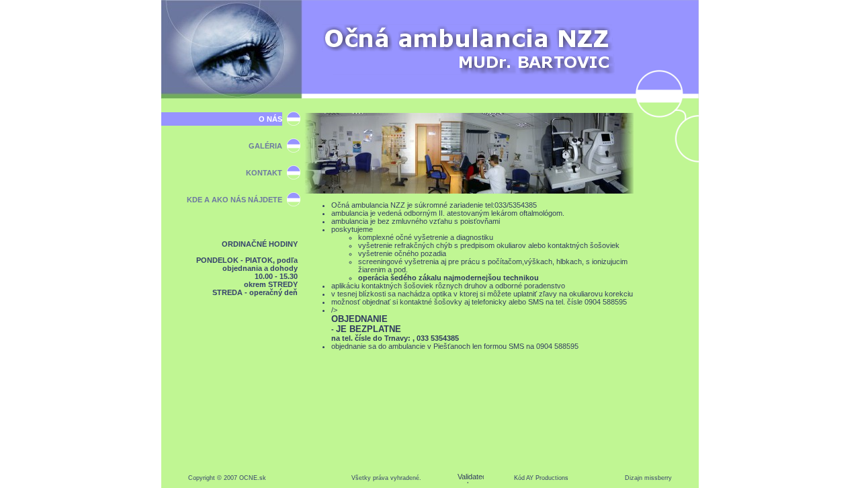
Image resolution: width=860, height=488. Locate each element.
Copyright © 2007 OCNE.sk (227, 478)
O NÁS (270, 119)
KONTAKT (264, 173)
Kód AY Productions (541, 478)
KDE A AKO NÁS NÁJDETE (234, 200)
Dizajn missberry (648, 478)
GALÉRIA (265, 146)
